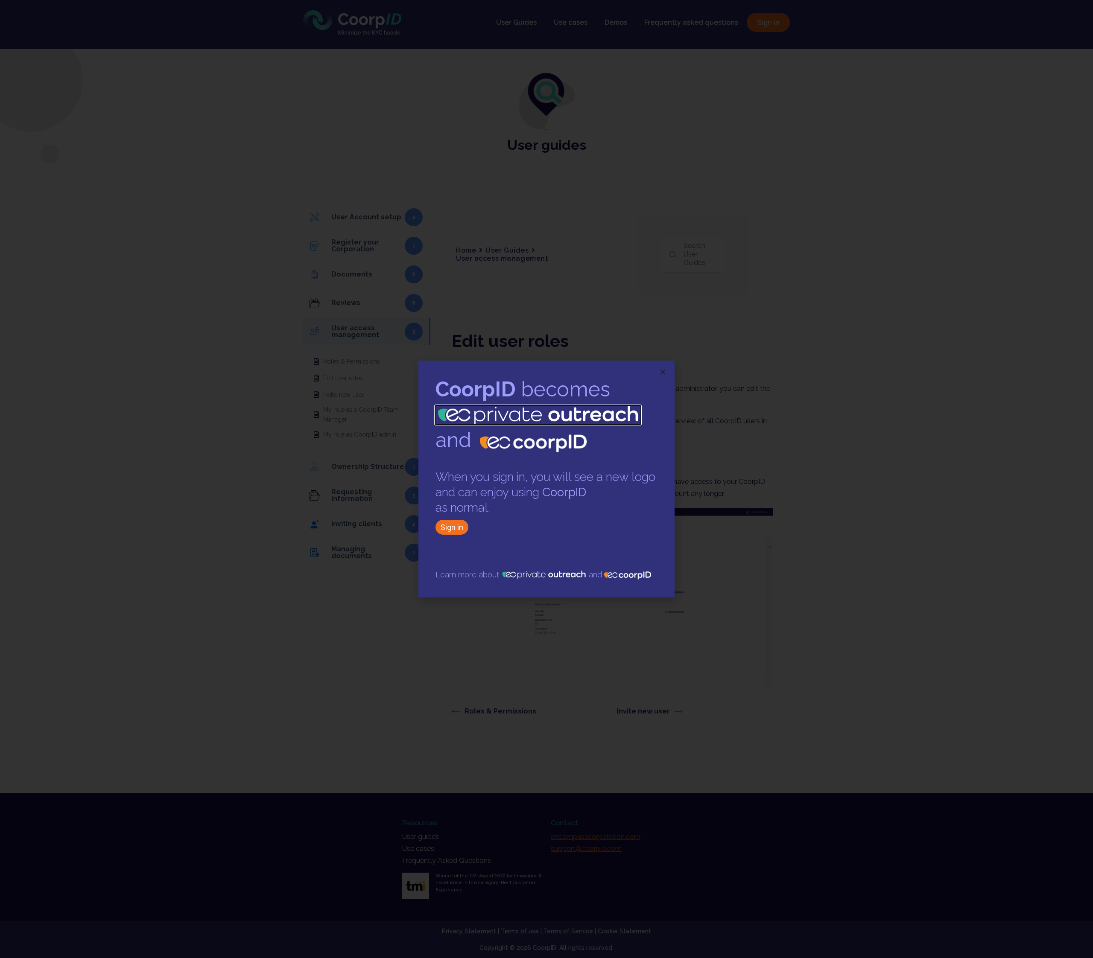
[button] (663, 372)
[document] (546, 479)
